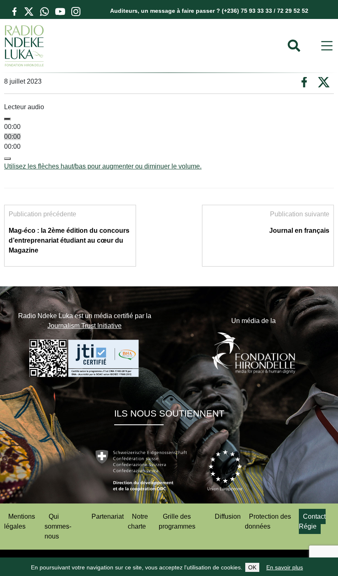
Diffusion (228, 516)
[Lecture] (7, 119)
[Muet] (7, 158)
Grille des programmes (177, 521)
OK (252, 567)
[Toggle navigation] (327, 46)
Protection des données (268, 521)
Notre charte (138, 521)
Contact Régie (312, 521)
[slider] (103, 166)
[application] (169, 141)
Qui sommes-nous (58, 526)
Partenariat (108, 516)
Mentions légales (19, 521)
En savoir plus (284, 567)
